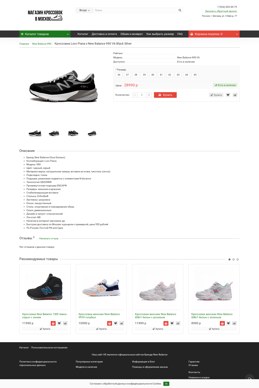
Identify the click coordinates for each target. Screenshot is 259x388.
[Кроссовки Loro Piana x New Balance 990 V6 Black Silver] (35, 133)
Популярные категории (89, 361)
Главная (24, 43)
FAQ (180, 34)
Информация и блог (143, 361)
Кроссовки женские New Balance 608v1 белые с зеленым (212, 316)
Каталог (37, 34)
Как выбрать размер (160, 34)
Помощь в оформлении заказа (150, 366)
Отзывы (193, 365)
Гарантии (194, 361)
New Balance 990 (41, 43)
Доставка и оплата (104, 34)
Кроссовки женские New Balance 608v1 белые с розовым (155, 316)
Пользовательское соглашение (49, 347)
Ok (166, 384)
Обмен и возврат (132, 34)
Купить (167, 95)
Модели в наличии (86, 366)
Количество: (122, 94)
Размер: (121, 69)
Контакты (194, 372)
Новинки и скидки (199, 377)
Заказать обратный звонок (221, 11)
